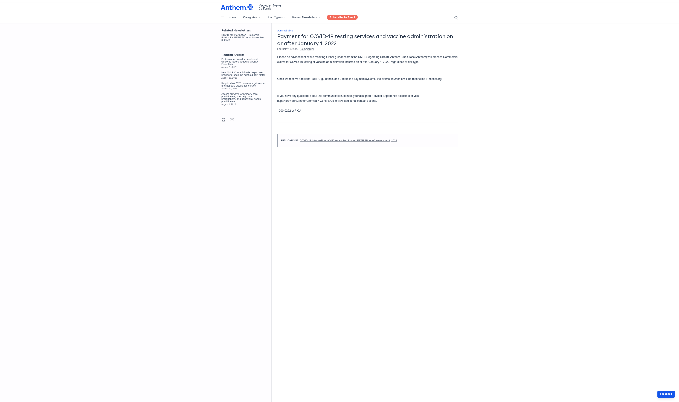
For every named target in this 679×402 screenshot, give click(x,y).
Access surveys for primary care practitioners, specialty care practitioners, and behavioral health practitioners (241, 98)
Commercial (307, 49)
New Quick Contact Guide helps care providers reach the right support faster (243, 74)
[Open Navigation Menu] (223, 17)
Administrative (285, 31)
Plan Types (275, 17)
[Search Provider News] (456, 18)
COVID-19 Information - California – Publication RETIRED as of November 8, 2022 (242, 38)
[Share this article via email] (232, 119)
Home (232, 17)
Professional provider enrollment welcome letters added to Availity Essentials (239, 62)
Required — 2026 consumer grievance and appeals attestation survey (243, 84)
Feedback (666, 394)
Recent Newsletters (304, 17)
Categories (250, 17)
